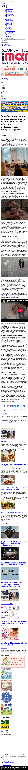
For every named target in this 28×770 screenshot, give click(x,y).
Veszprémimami (10, 34)
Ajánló (2, 91)
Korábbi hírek (4, 648)
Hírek (2, 90)
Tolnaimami (9, 33)
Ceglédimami (9, 10)
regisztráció (14, 409)
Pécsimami (8, 27)
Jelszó (2, 40)
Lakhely (5, 7)
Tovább (2, 520)
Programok (3, 87)
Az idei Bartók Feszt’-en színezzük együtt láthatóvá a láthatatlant (13, 563)
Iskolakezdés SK (5, 441)
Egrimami (8, 16)
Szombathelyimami (10, 31)
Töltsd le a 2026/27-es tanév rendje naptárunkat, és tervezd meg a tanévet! (13, 623)
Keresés (5, 78)
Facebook (5, 79)
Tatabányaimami (10, 32)
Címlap (2, 112)
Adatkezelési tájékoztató (8, 762)
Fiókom (5, 6)
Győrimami (8, 19)
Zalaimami (8, 36)
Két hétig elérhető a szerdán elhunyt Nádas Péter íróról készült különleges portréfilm (14, 543)
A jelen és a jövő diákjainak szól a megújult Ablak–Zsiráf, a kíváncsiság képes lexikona (13, 584)
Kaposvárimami (9, 20)
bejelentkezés (22, 409)
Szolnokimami (9, 29)
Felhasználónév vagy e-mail (7, 38)
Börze (2, 92)
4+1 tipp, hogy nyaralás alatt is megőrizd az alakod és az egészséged (13, 465)
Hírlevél (5, 3)
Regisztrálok (6, 44)
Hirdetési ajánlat (7, 763)
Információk (3, 88)
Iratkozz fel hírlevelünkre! (14, 422)
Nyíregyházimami (10, 25)
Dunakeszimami (10, 15)
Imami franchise (7, 765)
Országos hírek (8, 112)
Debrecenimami (9, 14)
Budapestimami (9, 9)
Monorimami (9, 24)
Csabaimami (9, 11)
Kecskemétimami (10, 22)
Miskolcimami (9, 23)
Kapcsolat (5, 759)
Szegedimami (9, 28)
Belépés (5, 5)
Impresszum (6, 761)
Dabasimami (9, 12)
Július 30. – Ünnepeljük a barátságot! (12, 512)
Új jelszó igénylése (7, 45)
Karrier (2, 96)
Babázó (2, 95)
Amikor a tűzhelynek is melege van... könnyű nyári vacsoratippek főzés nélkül (14, 488)
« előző (5, 414)
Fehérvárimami (9, 18)
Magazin (3, 93)
